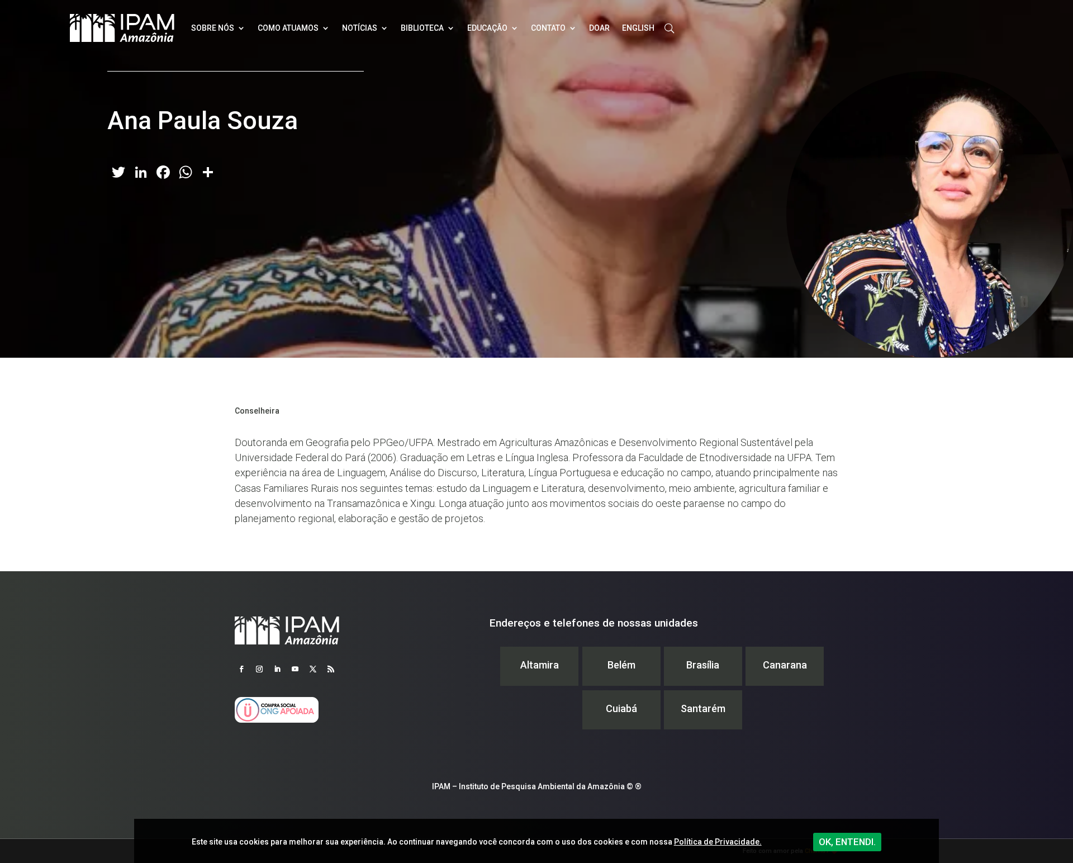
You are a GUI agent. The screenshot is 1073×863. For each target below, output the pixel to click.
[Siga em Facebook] (241, 669)
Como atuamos (288, 27)
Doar (599, 27)
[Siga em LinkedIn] (277, 669)
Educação (487, 27)
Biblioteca (422, 27)
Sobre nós (212, 27)
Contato (548, 27)
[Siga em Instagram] (259, 669)
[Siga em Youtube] (295, 669)
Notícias (359, 27)
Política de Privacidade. (718, 841)
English (638, 27)
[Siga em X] (313, 669)
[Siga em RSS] (331, 669)
